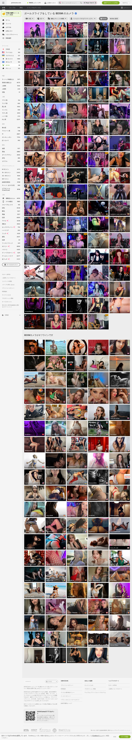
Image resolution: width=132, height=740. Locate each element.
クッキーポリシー (66, 696)
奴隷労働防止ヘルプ (66, 703)
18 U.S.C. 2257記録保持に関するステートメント (10, 306)
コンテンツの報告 (7, 281)
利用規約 (4, 291)
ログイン (125, 3)
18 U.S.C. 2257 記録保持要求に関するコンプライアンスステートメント (110, 730)
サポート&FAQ (6, 274)
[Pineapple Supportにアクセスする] (55, 730)
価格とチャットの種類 (57, 18)
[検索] (81, 2)
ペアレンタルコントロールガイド (70, 699)
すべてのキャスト (7, 301)
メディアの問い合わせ (8, 284)
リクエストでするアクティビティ (83, 18)
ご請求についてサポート (9, 278)
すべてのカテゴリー (12, 264)
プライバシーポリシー (8, 288)
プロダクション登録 (7, 298)
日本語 (50, 681)
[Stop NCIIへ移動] (65, 730)
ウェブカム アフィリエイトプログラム (95, 692)
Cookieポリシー (98, 735)
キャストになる (6, 295)
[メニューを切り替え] (3, 3)
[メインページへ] (16, 3)
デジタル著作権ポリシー (67, 692)
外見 (30, 18)
